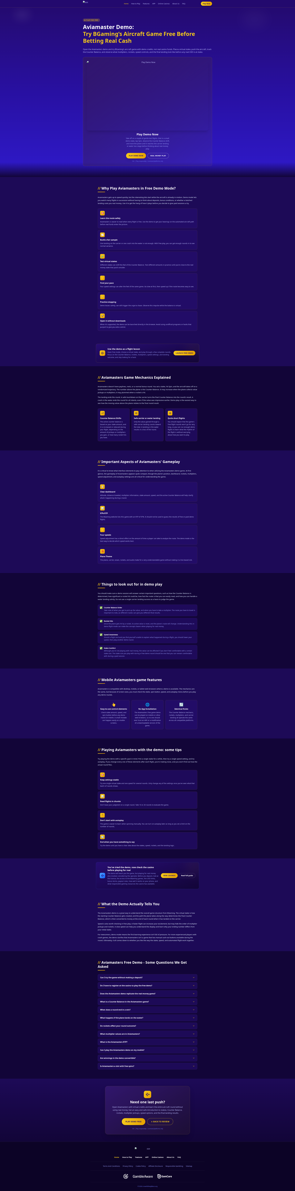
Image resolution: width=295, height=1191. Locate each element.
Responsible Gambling (174, 1166)
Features (146, 4)
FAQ (183, 4)
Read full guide (187, 875)
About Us (175, 4)
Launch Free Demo (184, 353)
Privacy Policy (128, 1166)
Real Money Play (158, 156)
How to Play (135, 4)
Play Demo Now (136, 156)
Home (126, 4)
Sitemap (189, 1166)
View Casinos (169, 875)
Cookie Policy (141, 1166)
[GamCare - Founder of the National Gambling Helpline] (165, 1176)
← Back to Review (160, 1121)
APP (153, 4)
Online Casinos (164, 4)
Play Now (206, 4)
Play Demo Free (133, 1121)
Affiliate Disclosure (155, 1166)
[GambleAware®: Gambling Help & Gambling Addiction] (143, 1176)
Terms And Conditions (111, 1166)
